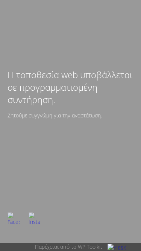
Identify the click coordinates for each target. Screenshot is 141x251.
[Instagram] (35, 218)
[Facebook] (14, 218)
